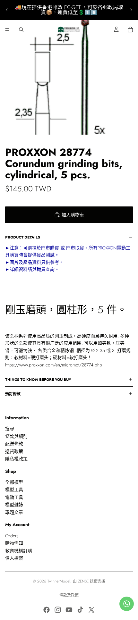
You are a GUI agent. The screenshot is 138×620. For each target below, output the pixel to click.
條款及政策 (69, 595)
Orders (12, 535)
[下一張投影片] (131, 10)
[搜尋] (21, 29)
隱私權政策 (16, 459)
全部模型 (14, 482)
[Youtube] (69, 610)
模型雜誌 (14, 504)
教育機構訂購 (18, 551)
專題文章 (14, 512)
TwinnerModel (58, 581)
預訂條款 (13, 393)
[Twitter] (91, 610)
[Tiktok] (80, 610)
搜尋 (9, 429)
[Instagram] (58, 610)
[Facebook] (46, 610)
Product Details (22, 236)
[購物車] (130, 29)
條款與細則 (16, 436)
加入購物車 (73, 215)
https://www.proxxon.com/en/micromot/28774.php (53, 365)
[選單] (7, 29)
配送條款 (14, 443)
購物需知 (14, 543)
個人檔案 (14, 558)
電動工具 (14, 497)
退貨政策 (14, 451)
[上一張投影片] (7, 10)
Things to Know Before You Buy (38, 379)
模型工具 (14, 490)
